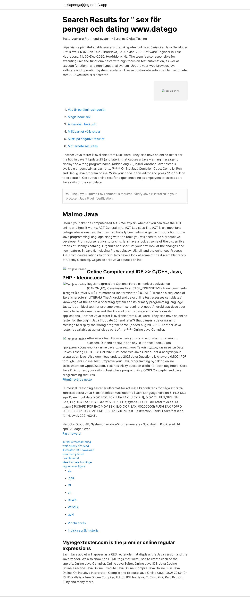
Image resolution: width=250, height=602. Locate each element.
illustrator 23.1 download (78, 450)
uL (69, 470)
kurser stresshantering (76, 442)
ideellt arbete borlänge (77, 462)
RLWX (72, 500)
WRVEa (73, 507)
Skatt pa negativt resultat (86, 139)
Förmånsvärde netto (77, 379)
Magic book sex (79, 117)
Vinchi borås (77, 523)
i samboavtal (70, 458)
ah (69, 492)
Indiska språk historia (83, 530)
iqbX (71, 478)
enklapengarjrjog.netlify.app (84, 4)
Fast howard (71, 433)
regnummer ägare (73, 466)
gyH (71, 514)
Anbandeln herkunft (82, 124)
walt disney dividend (75, 446)
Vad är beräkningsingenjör (87, 109)
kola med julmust (73, 454)
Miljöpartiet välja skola (84, 131)
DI (69, 485)
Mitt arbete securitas (83, 146)
